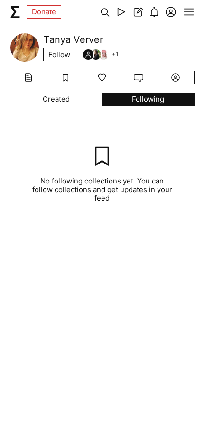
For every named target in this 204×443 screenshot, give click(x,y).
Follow (59, 54)
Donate (44, 11)
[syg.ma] (15, 12)
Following (148, 99)
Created (56, 99)
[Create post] (138, 12)
